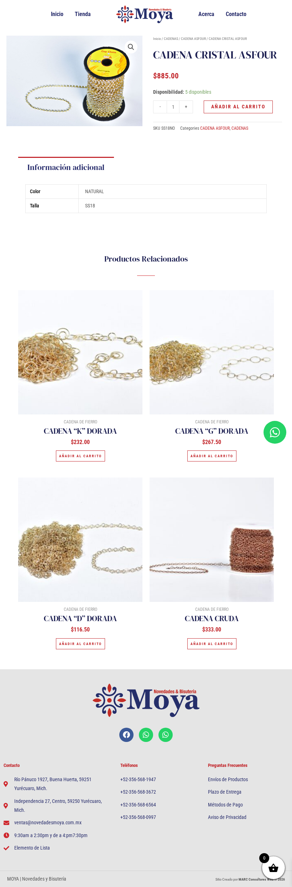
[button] (131, 47)
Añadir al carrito (238, 106)
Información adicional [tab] (65, 167)
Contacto (236, 14)
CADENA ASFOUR (193, 39)
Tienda (83, 14)
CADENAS (171, 39)
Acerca (206, 14)
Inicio (57, 14)
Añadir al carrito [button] (80, 456)
